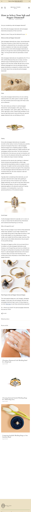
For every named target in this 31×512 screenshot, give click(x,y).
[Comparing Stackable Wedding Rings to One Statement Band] (15, 418)
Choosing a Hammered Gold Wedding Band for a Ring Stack (14, 361)
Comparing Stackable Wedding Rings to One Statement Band (15, 436)
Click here (8, 304)
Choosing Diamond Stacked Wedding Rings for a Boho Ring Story (14, 398)
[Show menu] (1, 8)
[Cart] (28, 8)
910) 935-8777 (19, 1)
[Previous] (1, 1)
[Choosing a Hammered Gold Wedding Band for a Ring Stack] (15, 343)
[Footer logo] (6, 505)
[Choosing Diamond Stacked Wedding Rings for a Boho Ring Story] (15, 381)
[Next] (29, 1)
